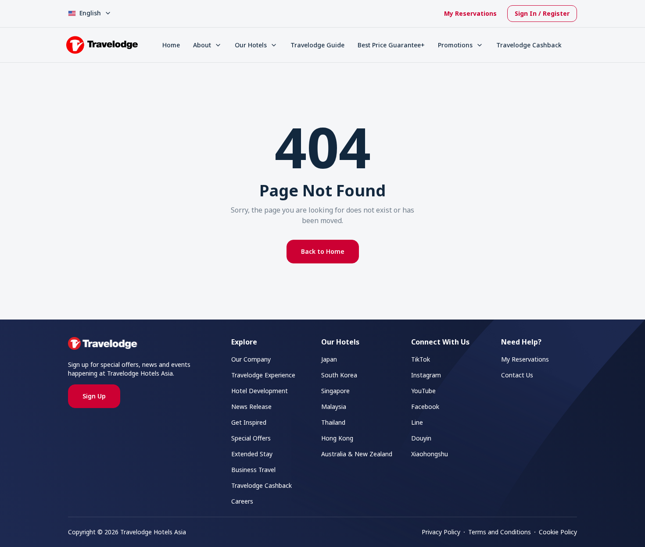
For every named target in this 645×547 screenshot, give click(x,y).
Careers (242, 501)
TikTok (420, 359)
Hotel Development (259, 391)
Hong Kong (337, 438)
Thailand (333, 422)
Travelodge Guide (317, 45)
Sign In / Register (542, 13)
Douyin (421, 438)
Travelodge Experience (263, 375)
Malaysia (333, 406)
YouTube (423, 391)
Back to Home (322, 251)
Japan (329, 359)
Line (417, 422)
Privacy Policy (441, 532)
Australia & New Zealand (356, 454)
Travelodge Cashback (529, 45)
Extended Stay (251, 454)
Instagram (426, 375)
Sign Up (94, 396)
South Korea (339, 375)
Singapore (335, 391)
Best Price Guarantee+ (391, 45)
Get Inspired (248, 422)
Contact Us (517, 375)
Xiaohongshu (429, 454)
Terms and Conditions (499, 532)
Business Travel (253, 469)
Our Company (251, 359)
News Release (251, 406)
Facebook (425, 406)
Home (171, 45)
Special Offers (251, 438)
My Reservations (470, 13)
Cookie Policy (558, 532)
